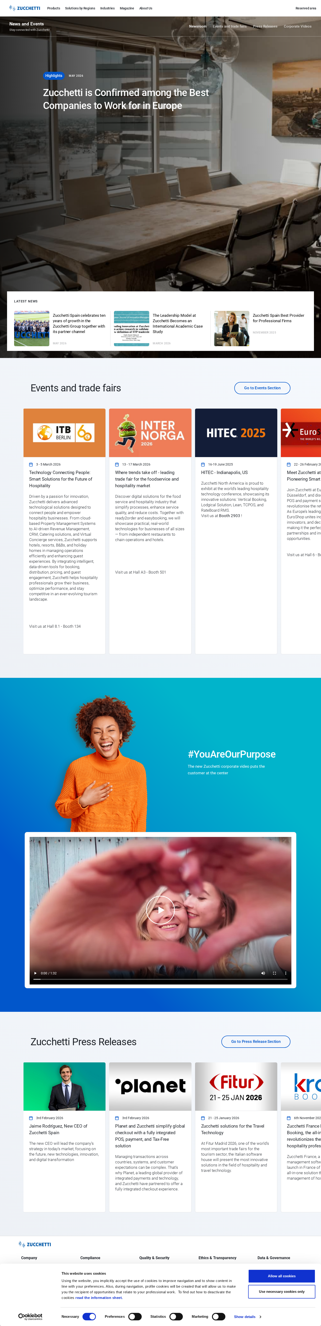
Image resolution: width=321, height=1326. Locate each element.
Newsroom (198, 26)
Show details (244, 1317)
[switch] (135, 1316)
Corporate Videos (298, 26)
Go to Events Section (262, 388)
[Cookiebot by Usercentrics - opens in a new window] (30, 1316)
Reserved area (306, 8)
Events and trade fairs (230, 26)
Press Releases (265, 26)
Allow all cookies (282, 1276)
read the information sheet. (99, 1298)
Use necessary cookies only (282, 1292)
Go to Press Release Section (256, 1041)
